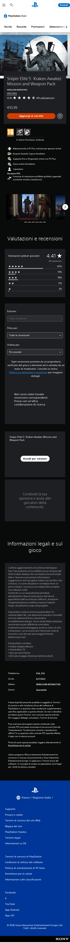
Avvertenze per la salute (19, 745)
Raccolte (21, 26)
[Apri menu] (4, 5)
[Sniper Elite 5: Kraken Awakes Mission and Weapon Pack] (29, 207)
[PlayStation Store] (16, 15)
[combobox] (35, 319)
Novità (8, 26)
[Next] (65, 207)
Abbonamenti (57, 26)
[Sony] (62, 941)
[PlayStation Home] (35, 5)
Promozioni (38, 26)
